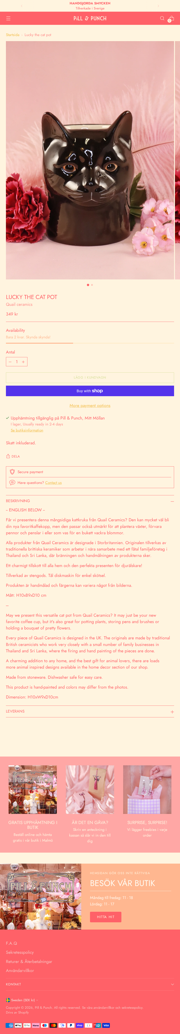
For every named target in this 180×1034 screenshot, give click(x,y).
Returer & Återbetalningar (29, 961)
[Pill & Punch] (90, 18)
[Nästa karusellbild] (170, 741)
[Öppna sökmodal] (162, 18)
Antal (10, 352)
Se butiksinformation (27, 430)
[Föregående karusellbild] (160, 741)
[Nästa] (158, 6)
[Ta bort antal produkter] (10, 361)
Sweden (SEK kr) (23, 1000)
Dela (16, 456)
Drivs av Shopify (17, 1012)
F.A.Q (11, 943)
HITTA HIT (105, 916)
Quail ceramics (19, 304)
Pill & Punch (43, 1007)
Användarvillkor (20, 970)
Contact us (53, 482)
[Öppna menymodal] (8, 18)
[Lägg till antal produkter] (23, 361)
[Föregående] (22, 6)
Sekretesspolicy (20, 952)
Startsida (12, 34)
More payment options (90, 405)
